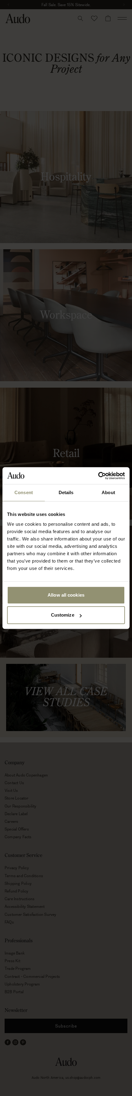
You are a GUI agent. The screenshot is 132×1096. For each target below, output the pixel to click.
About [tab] (108, 492)
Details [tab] (66, 492)
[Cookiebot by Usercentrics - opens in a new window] (98, 476)
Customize (62, 615)
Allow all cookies (66, 595)
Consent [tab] (23, 492)
